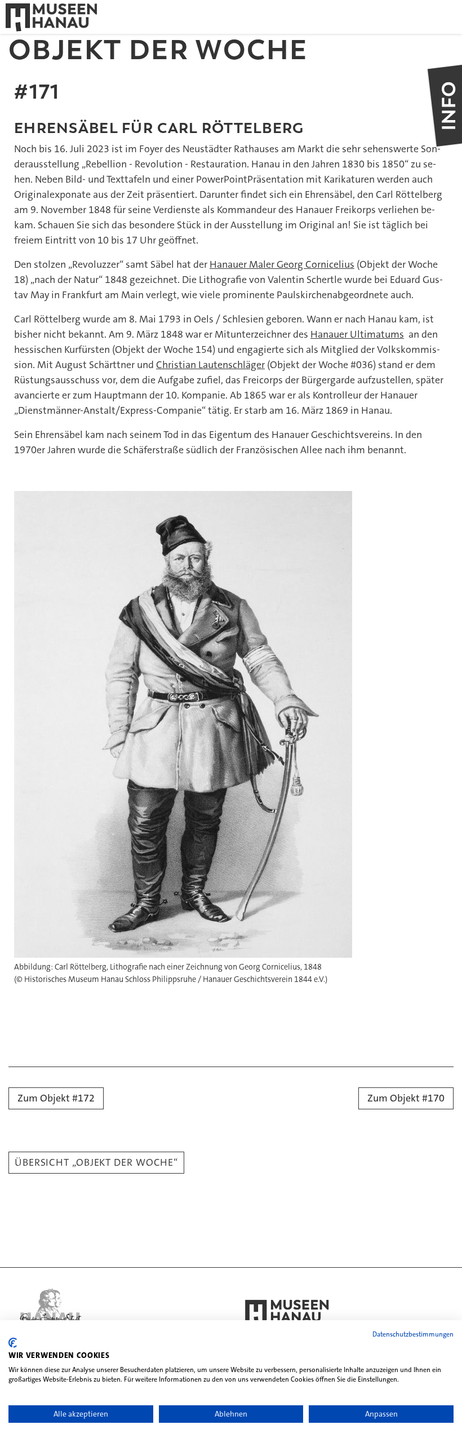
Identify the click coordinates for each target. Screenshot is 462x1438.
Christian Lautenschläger (210, 364)
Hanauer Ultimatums (357, 334)
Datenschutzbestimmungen (413, 1334)
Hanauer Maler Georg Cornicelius (282, 264)
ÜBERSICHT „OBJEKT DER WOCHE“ (96, 1162)
